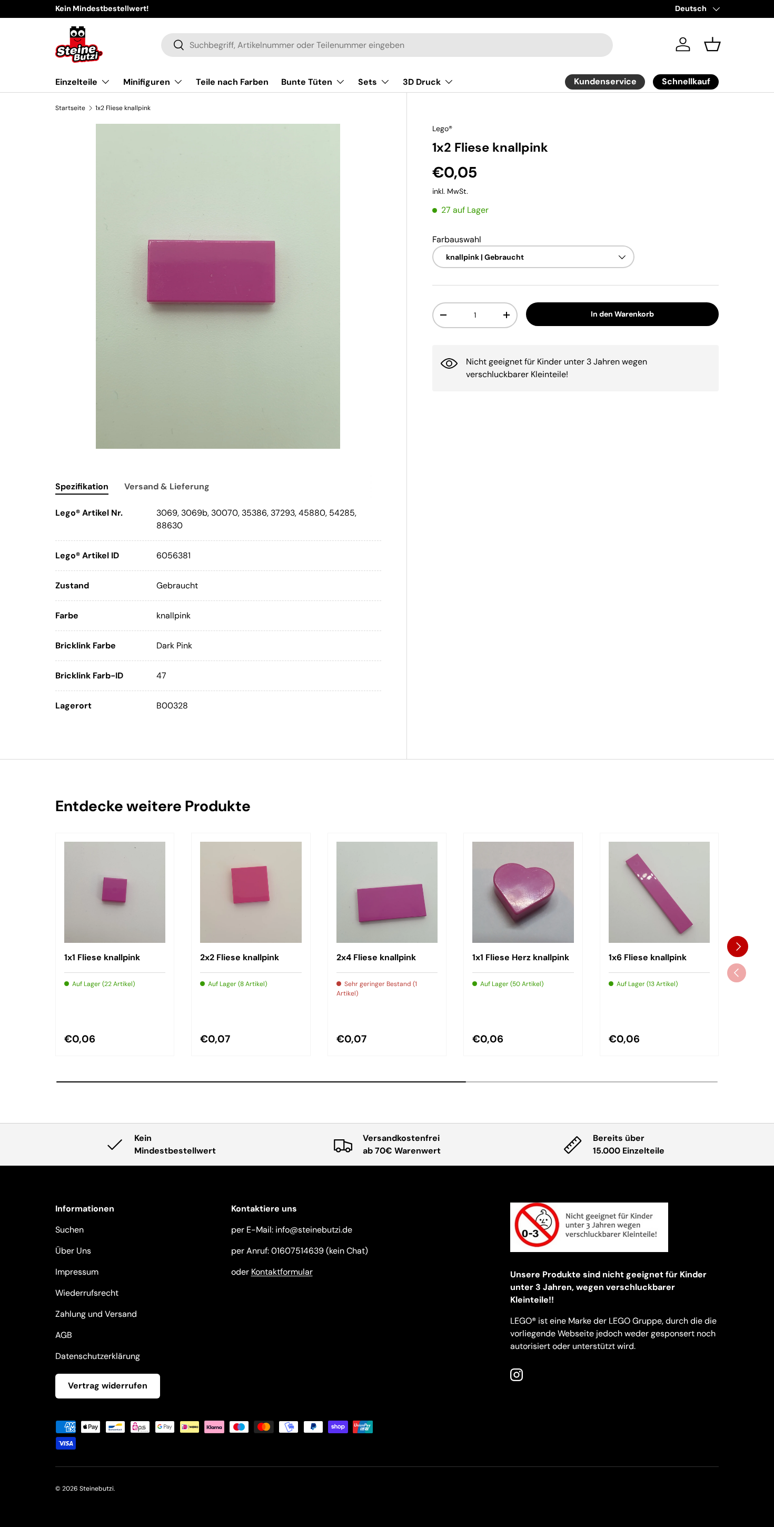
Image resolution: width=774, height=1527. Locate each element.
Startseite (70, 108)
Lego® (442, 128)
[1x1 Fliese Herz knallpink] (522, 892)
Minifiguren (146, 81)
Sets (367, 81)
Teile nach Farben (232, 81)
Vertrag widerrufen (107, 1385)
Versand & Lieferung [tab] (167, 486)
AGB (63, 1335)
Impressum (76, 1271)
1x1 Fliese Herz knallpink (520, 957)
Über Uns (73, 1250)
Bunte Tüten (306, 81)
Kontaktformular (282, 1271)
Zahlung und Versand (96, 1313)
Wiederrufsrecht (86, 1292)
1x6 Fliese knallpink (648, 957)
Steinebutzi (97, 1488)
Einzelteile (76, 81)
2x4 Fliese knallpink (376, 957)
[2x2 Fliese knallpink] (250, 892)
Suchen (69, 1229)
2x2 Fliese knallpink (239, 957)
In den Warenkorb (622, 314)
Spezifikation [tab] (81, 486)
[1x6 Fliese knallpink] (659, 892)
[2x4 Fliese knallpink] (387, 892)
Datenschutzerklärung (97, 1356)
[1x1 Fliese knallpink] (114, 892)
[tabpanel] (218, 609)
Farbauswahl (456, 238)
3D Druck (422, 81)
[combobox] (387, 44)
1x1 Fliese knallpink (102, 957)
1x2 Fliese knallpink (123, 108)
